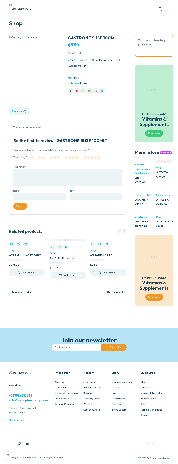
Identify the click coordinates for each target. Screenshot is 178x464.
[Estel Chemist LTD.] (21, 8)
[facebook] (10, 442)
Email (73, 190)
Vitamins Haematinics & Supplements (142, 168)
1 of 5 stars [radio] (31, 157)
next (124, 231)
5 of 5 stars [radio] (92, 157)
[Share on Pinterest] (77, 90)
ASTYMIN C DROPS (62, 258)
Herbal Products (143, 194)
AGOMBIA (141, 199)
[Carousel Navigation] (122, 231)
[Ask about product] (118, 60)
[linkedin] (27, 442)
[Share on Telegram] (102, 90)
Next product (115, 292)
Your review (20, 166)
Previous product (22, 292)
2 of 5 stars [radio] (41, 157)
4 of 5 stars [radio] (72, 157)
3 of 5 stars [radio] (55, 157)
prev (119, 231)
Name (17, 190)
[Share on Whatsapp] (89, 90)
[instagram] (19, 442)
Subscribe (115, 347)
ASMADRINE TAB (101, 255)
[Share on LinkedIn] (83, 90)
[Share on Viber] (95, 90)
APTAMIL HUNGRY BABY (25, 255)
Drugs (83, 83)
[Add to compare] (92, 60)
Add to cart (29, 272)
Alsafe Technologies (159, 458)
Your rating (20, 157)
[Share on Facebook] (70, 90)
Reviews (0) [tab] (19, 111)
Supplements (163, 194)
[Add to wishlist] (69, 60)
